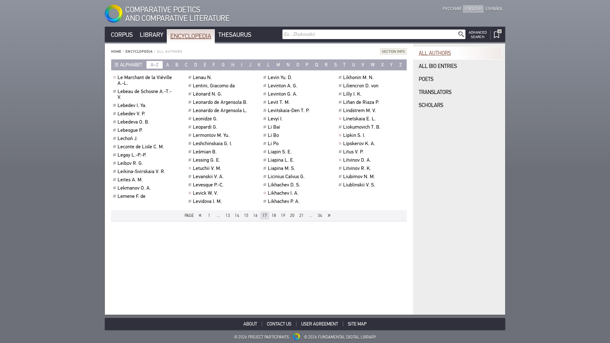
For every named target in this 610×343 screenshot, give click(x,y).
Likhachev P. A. (284, 201)
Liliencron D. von (360, 86)
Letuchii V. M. (207, 168)
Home (116, 52)
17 (264, 215)
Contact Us (279, 324)
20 (292, 215)
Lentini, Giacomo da (214, 86)
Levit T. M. (279, 102)
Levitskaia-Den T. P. (288, 110)
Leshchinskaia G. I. (212, 143)
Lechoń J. (128, 138)
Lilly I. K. (352, 94)
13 (228, 215)
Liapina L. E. (281, 160)
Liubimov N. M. (359, 176)
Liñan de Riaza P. (361, 102)
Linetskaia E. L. (359, 119)
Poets (426, 79)
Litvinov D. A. (357, 160)
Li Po (273, 143)
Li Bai (274, 127)
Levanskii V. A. (208, 176)
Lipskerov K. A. (359, 143)
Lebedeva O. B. (133, 122)
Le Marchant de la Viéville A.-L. (145, 80)
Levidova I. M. (207, 201)
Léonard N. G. (207, 94)
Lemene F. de (132, 196)
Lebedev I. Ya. (132, 105)
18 (274, 215)
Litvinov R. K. (357, 168)
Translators (435, 92)
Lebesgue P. (130, 130)
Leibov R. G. (130, 163)
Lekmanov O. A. (134, 188)
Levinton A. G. (282, 86)
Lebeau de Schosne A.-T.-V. (145, 94)
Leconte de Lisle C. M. (141, 147)
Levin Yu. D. (280, 77)
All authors (435, 53)
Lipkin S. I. (354, 135)
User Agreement (319, 324)
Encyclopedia (190, 36)
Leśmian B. (205, 152)
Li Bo (273, 135)
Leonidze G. (205, 119)
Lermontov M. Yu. (211, 135)
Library (151, 34)
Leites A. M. (130, 180)
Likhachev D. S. (284, 185)
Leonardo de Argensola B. (220, 102)
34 (320, 215)
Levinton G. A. (282, 94)
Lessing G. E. (206, 160)
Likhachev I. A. (283, 193)
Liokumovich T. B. (362, 127)
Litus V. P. (353, 152)
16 (255, 215)
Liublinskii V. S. (359, 185)
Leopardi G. (205, 127)
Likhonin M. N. (358, 77)
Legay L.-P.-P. (132, 155)
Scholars (431, 105)
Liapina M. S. (281, 168)
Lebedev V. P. (131, 114)
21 (301, 215)
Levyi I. (275, 119)
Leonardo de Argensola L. (220, 110)
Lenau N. (202, 77)
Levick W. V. (205, 193)
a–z (155, 65)
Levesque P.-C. (208, 185)
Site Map (357, 324)
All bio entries (438, 66)
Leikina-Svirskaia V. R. (141, 171)
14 (237, 215)
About (250, 324)
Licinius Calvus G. (286, 176)
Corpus (122, 34)
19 (283, 215)
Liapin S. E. (280, 152)
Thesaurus (234, 34)
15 (246, 215)
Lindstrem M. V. (359, 110)
